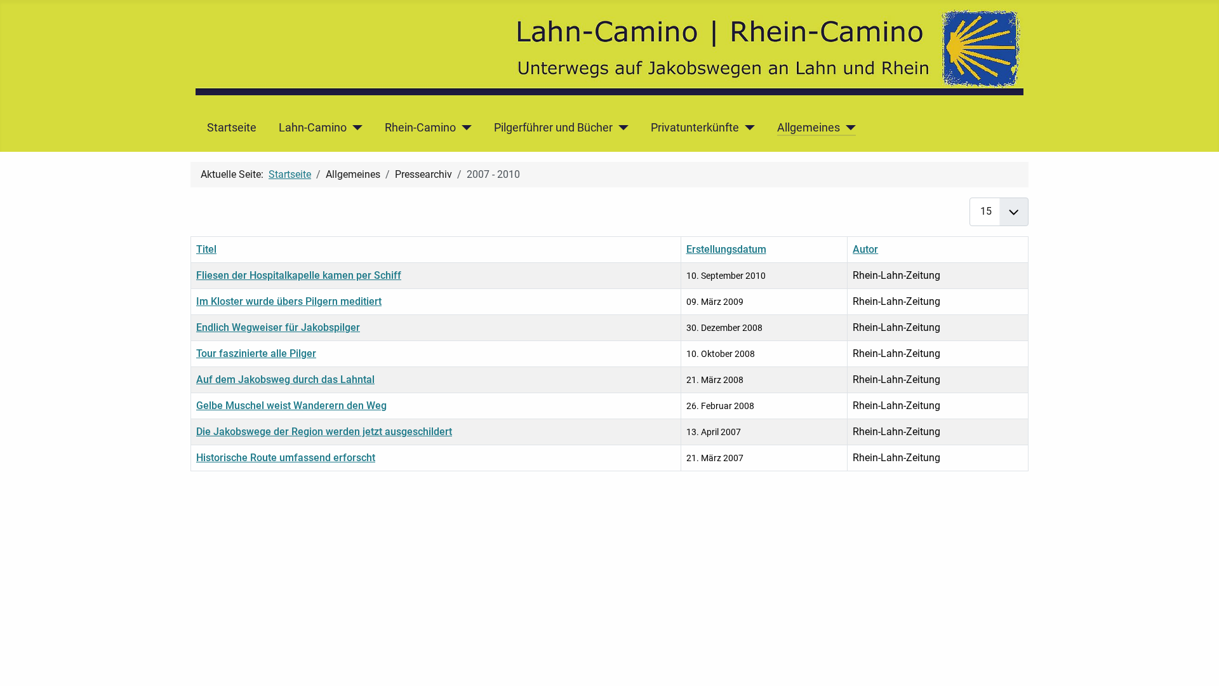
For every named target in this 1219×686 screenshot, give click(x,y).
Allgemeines (808, 127)
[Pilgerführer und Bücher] (621, 127)
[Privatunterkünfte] (747, 127)
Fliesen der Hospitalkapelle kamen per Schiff (298, 275)
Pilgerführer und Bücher (553, 127)
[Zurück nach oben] (1197, 662)
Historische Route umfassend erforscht (285, 458)
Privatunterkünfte (695, 127)
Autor (865, 249)
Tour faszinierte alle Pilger (256, 353)
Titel (206, 249)
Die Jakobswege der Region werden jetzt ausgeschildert (324, 432)
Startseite (231, 127)
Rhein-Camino (420, 127)
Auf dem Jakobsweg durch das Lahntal (285, 379)
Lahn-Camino (313, 127)
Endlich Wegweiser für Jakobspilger (278, 327)
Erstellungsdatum (726, 249)
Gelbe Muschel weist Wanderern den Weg (291, 406)
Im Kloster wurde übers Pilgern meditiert (289, 301)
